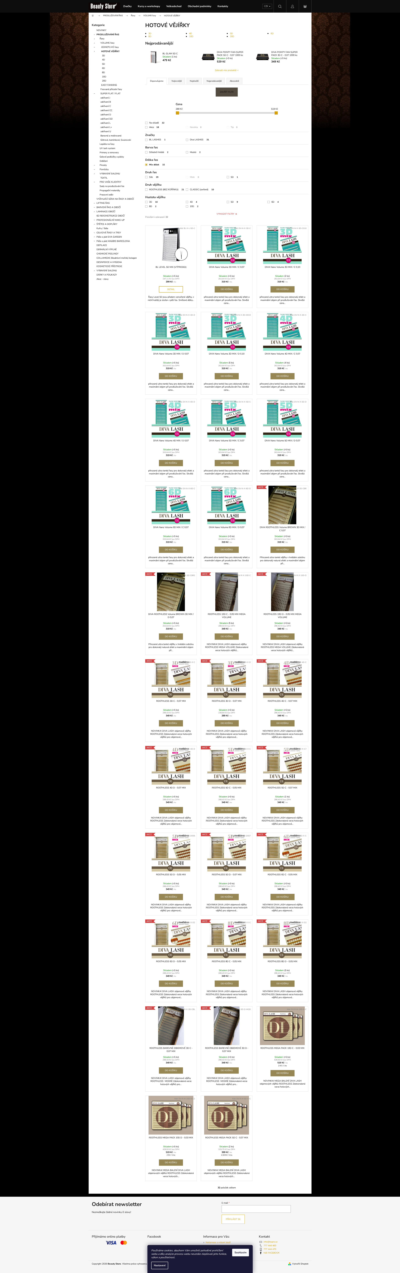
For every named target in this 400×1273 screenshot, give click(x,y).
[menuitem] (127, 6)
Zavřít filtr (227, 91)
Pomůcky (104, 169)
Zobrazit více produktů (226, 70)
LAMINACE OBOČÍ (106, 211)
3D (103, 55)
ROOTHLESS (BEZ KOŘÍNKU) (166, 189)
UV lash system (107, 148)
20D (104, 80)
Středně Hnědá (158, 152)
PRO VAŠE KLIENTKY (110, 181)
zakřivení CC (106, 110)
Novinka (195, 127)
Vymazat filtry (225, 213)
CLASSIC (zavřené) (202, 189)
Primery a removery (109, 152)
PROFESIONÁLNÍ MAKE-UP (111, 220)
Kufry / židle (102, 228)
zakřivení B (105, 101)
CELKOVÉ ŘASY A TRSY (109, 232)
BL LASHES (157, 139)
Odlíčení (104, 161)
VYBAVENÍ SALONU (110, 173)
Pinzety (103, 165)
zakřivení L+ (106, 127)
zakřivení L (105, 122)
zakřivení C (105, 106)
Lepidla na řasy (107, 144)
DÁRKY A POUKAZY (107, 274)
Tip (234, 127)
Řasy (102, 38)
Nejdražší (194, 81)
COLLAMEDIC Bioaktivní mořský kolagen (117, 257)
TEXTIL (104, 177)
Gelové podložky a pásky (112, 156)
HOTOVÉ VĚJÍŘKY (110, 51)
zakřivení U (105, 131)
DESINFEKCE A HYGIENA (109, 262)
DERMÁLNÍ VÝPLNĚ (107, 249)
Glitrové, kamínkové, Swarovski (115, 139)
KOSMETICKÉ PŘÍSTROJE (109, 266)
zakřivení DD (106, 118)
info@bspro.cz (270, 1241)
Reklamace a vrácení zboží (218, 1242)
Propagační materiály (110, 190)
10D (104, 76)
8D (103, 72)
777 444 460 (270, 1245)
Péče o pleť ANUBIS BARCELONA (113, 241)
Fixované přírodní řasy (111, 89)
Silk (153, 177)
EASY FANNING (109, 85)
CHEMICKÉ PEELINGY (107, 253)
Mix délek (157, 164)
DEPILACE (102, 245)
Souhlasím (240, 1252)
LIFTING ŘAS (103, 203)
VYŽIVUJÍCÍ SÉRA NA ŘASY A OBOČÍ (115, 198)
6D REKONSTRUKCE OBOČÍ (111, 215)
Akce (154, 127)
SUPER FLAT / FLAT (110, 93)
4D (103, 59)
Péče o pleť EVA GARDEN (109, 236)
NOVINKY (101, 30)
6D (103, 68)
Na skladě (156, 122)
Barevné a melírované (110, 135)
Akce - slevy (102, 279)
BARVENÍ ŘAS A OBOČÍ (109, 207)
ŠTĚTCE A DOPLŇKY (107, 224)
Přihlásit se (233, 1219)
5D (103, 63)
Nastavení (160, 1265)
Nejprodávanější (214, 81)
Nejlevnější (177, 81)
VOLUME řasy (107, 42)
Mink (194, 177)
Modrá (195, 152)
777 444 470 (270, 1249)
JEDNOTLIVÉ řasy (110, 47)
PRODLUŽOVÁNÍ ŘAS (108, 34)
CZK (266, 6)
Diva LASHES (199, 139)
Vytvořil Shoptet (300, 1263)
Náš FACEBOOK (272, 1252)
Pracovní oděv (106, 194)
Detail (171, 289)
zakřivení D (105, 114)
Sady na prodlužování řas (112, 186)
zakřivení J (105, 97)
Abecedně (234, 81)
